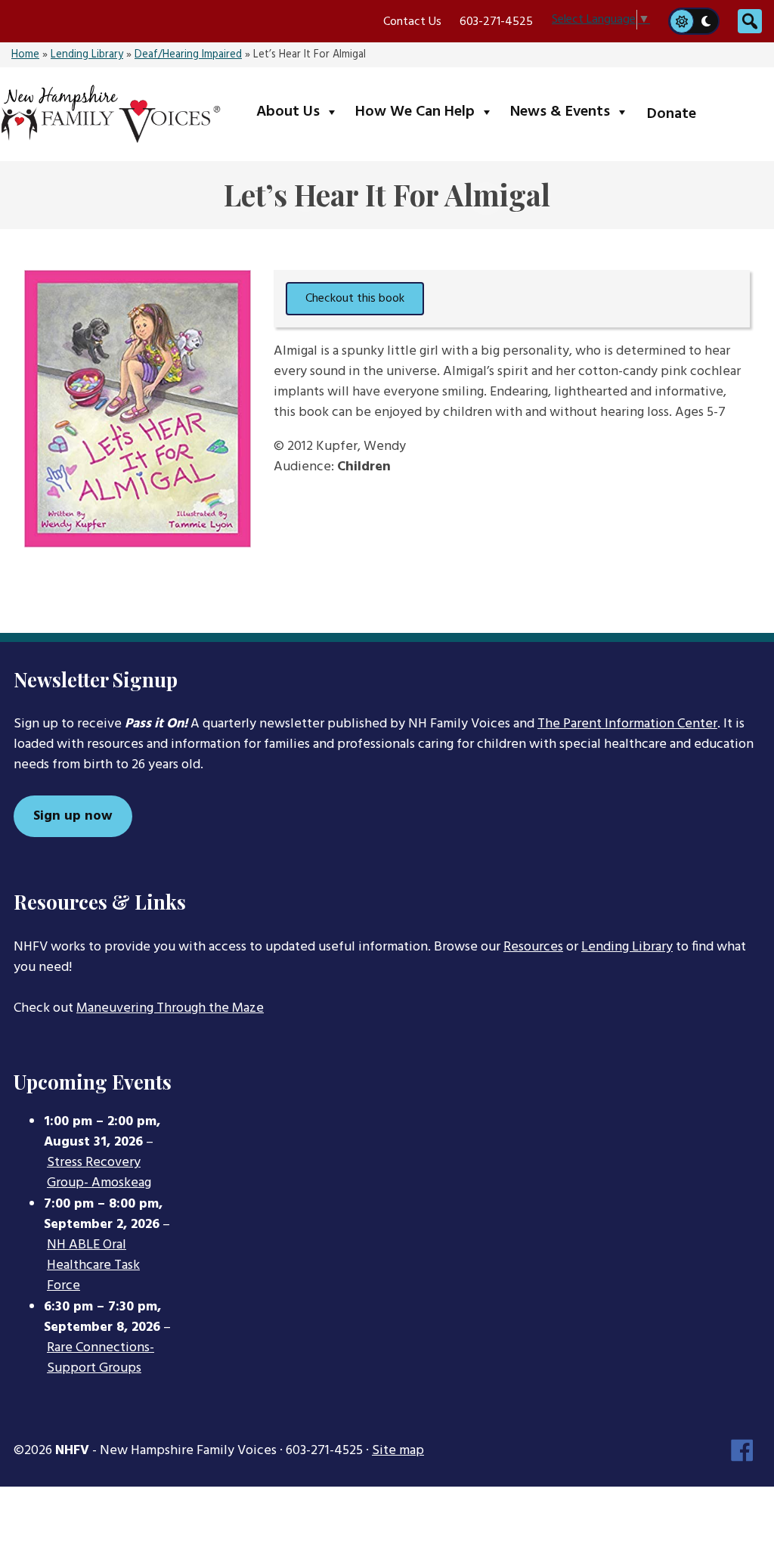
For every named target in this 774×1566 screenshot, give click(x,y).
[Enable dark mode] (707, 21)
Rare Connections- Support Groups (100, 1358)
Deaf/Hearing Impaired (188, 55)
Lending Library (87, 55)
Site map (398, 1451)
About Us (300, 111)
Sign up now (73, 816)
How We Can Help (427, 111)
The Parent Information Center (627, 724)
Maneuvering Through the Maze (170, 1008)
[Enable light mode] (681, 21)
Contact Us (412, 22)
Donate (671, 114)
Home (25, 55)
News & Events (572, 111)
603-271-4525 (496, 22)
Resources (533, 947)
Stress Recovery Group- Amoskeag (99, 1173)
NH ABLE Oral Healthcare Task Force (93, 1266)
